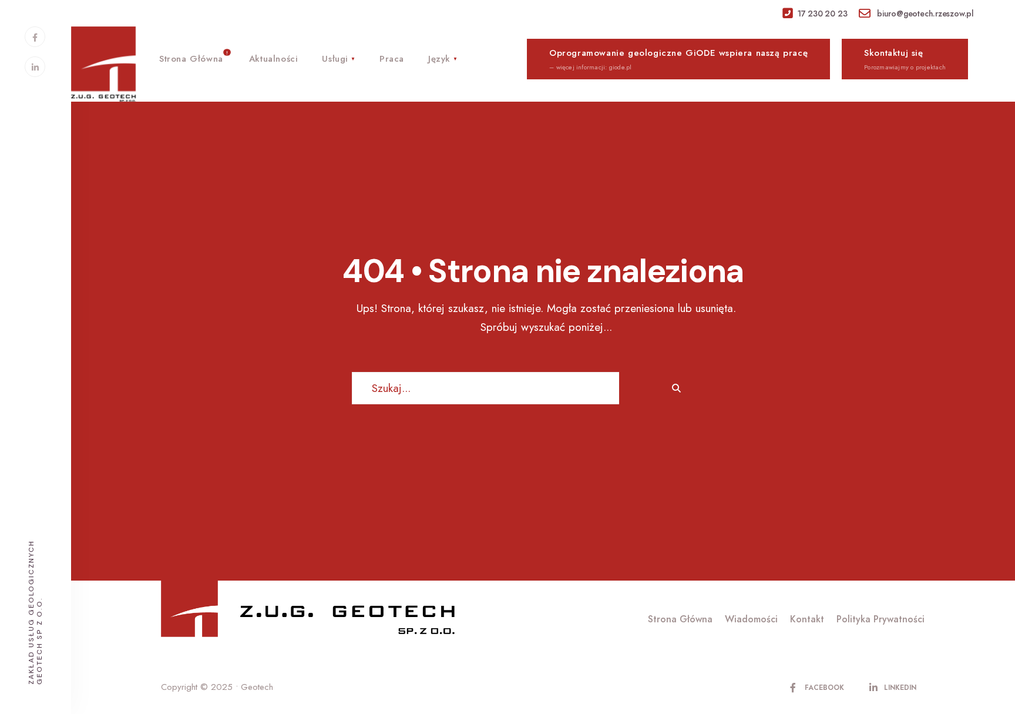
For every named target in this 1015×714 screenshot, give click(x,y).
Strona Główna (191, 58)
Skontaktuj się (905, 59)
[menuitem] (338, 57)
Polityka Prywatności (880, 619)
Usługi (335, 58)
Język (439, 58)
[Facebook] (35, 36)
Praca (391, 58)
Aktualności (273, 58)
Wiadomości (751, 619)
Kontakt (807, 619)
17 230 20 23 (822, 13)
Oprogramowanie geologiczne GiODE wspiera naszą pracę (678, 59)
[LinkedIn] (35, 66)
